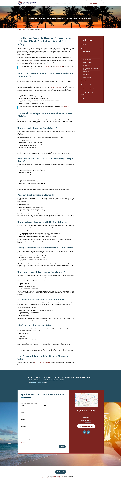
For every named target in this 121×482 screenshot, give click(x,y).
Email (23, 412)
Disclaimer (23, 442)
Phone (45, 405)
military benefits (31, 62)
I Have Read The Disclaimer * (30, 439)
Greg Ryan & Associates (57, 476)
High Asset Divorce (87, 65)
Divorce (82, 48)
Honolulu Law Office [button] (86, 426)
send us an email (46, 362)
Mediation (83, 98)
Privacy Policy (55, 477)
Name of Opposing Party (27, 419)
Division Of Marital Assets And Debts (91, 54)
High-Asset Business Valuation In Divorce (90, 69)
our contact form (59, 66)
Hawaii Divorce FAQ (87, 77)
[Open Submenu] (100, 48)
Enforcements (86, 71)
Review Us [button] (60, 471)
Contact (75, 3)
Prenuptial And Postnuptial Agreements (87, 93)
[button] (119, 473)
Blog (70, 3)
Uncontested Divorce (87, 59)
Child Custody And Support (87, 85)
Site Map (49, 477)
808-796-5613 (94, 3)
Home (45, 3)
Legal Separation (86, 51)
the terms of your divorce (56, 87)
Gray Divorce (86, 74)
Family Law (56, 3)
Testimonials (64, 3)
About (50, 3)
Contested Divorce (87, 62)
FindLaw (77, 477)
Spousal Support (86, 56)
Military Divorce (84, 81)
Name (22, 405)
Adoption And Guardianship (87, 88)
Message (23, 426)
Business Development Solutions (66, 477)
